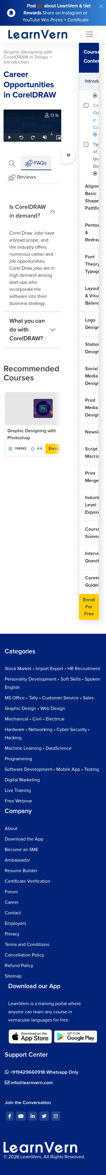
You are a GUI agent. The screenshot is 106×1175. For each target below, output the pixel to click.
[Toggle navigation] (89, 34)
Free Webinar (18, 801)
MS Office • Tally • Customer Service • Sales (49, 698)
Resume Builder (21, 871)
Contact (13, 913)
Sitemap (13, 976)
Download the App (24, 839)
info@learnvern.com (31, 1083)
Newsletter (92, 432)
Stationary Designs (92, 348)
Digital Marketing (22, 780)
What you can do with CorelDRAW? (27, 329)
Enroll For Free (89, 607)
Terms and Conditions (27, 944)
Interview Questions (92, 557)
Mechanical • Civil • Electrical (34, 719)
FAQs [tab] (40, 163)
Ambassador (17, 860)
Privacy (12, 934)
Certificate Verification (27, 881)
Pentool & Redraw (92, 232)
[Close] (101, 6)
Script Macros (92, 452)
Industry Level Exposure (92, 505)
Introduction (92, 81)
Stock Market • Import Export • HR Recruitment (52, 669)
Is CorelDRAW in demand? (27, 211)
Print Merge (92, 477)
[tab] (12, 163)
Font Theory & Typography (92, 264)
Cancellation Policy (24, 955)
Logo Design (92, 323)
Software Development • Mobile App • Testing (52, 769)
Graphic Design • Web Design (35, 708)
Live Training (18, 790)
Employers (15, 923)
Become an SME (21, 850)
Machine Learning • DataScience (38, 748)
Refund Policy (19, 966)
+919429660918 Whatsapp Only (43, 1072)
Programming (18, 759)
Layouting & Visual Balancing (92, 296)
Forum (11, 892)
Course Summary (92, 532)
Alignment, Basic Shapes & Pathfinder (92, 197)
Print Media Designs (92, 407)
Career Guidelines (92, 581)
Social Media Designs (92, 376)
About (11, 828)
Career (12, 902)
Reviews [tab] (26, 177)
